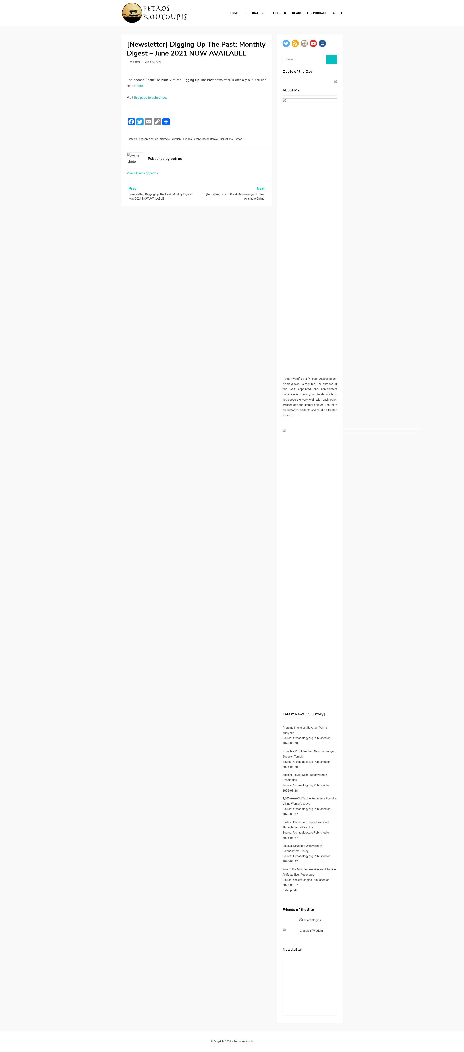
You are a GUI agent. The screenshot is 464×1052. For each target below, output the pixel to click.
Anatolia (153, 139)
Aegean (143, 139)
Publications (255, 13)
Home (234, 13)
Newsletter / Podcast (309, 13)
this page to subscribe (150, 97)
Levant (197, 139)
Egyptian (176, 139)
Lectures (279, 13)
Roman (238, 139)
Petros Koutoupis (243, 1041)
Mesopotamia (210, 139)
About (338, 13)
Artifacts (165, 139)
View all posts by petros (142, 173)
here (139, 86)
